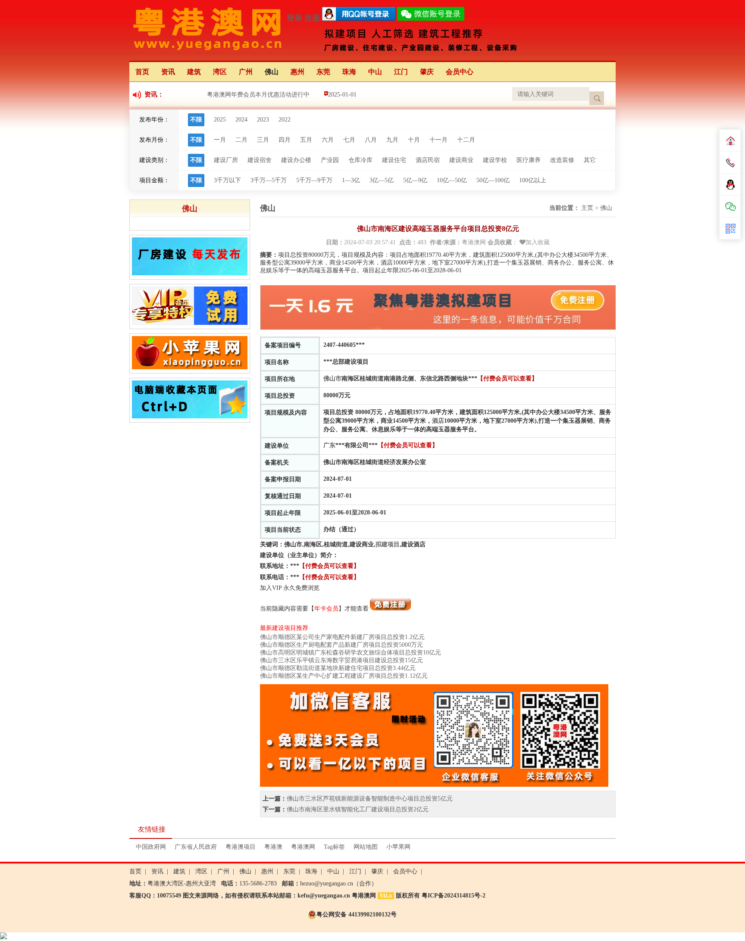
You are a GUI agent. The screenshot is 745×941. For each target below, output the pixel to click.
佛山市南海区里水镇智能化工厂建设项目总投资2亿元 (358, 809)
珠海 (349, 71)
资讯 (168, 71)
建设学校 (495, 160)
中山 (375, 71)
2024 (241, 119)
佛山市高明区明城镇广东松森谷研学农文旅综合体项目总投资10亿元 (350, 652)
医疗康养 (528, 160)
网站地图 (366, 847)
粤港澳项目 (240, 847)
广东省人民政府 (196, 847)
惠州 (297, 71)
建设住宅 (394, 160)
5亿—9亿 (415, 180)
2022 (285, 119)
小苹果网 (398, 847)
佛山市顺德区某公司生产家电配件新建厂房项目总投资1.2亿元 (342, 637)
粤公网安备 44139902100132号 (356, 914)
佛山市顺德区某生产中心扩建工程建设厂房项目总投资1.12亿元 (344, 676)
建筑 (194, 71)
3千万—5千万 (268, 180)
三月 (263, 140)
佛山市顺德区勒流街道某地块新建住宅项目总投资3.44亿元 (338, 668)
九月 (392, 140)
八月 (371, 140)
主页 (587, 208)
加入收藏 (538, 242)
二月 (241, 140)
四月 (285, 140)
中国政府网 (151, 847)
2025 (220, 119)
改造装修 (562, 160)
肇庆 (427, 71)
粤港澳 (273, 847)
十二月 (466, 140)
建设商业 (461, 160)
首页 (142, 71)
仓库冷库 (360, 160)
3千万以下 (227, 180)
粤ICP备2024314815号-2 (453, 895)
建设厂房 (226, 160)
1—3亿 (351, 180)
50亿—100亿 (493, 180)
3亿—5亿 (381, 180)
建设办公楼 (296, 160)
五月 (306, 140)
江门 (401, 71)
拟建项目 (388, 544)
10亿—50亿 (452, 180)
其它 (590, 160)
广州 (246, 71)
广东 (329, 445)
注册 (312, 18)
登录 (294, 18)
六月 (328, 140)
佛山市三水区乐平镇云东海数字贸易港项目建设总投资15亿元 (341, 660)
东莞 (323, 71)
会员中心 (459, 71)
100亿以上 (532, 180)
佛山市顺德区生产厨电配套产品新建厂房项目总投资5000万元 (341, 645)
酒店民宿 (428, 160)
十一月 (438, 140)
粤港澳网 (303, 847)
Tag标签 (334, 847)
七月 (349, 140)
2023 (263, 119)
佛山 (272, 71)
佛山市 (332, 378)
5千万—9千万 (314, 180)
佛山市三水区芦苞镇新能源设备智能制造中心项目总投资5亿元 (370, 798)
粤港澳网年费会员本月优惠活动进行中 (258, 94)
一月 (220, 140)
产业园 (330, 160)
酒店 (438, 421)
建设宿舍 (259, 160)
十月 (414, 140)
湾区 (220, 71)
